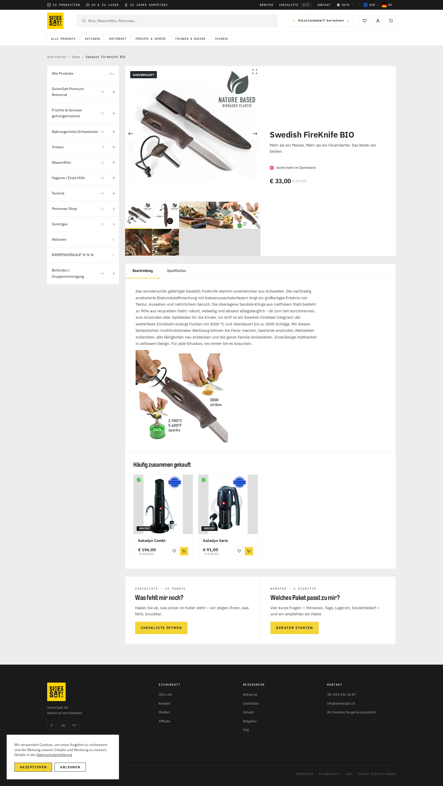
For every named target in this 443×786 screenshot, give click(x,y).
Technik (221, 39)
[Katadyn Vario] (228, 504)
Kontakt (324, 5)
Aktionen (92, 39)
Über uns (165, 694)
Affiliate (164, 721)
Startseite (56, 57)
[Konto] (378, 21)
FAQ (246, 730)
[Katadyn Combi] (163, 504)
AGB (349, 774)
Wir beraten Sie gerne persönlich (351, 712)
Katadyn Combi (151, 540)
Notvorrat (117, 39)
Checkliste (294, 5)
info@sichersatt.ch (341, 703)
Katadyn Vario (215, 540)
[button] (184, 551)
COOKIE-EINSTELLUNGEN (377, 774)
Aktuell (248, 712)
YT (74, 725)
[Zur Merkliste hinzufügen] (174, 551)
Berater (266, 5)
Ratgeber (250, 721)
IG (63, 725)
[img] (139, 480)
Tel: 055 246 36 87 (341, 694)
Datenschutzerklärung (54, 754)
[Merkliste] (364, 21)
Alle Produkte (63, 39)
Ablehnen (70, 767)
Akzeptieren (33, 767)
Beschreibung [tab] (143, 271)
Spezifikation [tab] (176, 271)
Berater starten (294, 628)
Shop (76, 57)
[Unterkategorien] (114, 91)
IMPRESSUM (304, 774)
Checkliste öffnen (161, 628)
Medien (164, 712)
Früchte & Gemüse (151, 39)
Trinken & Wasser (190, 39)
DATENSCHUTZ (329, 774)
